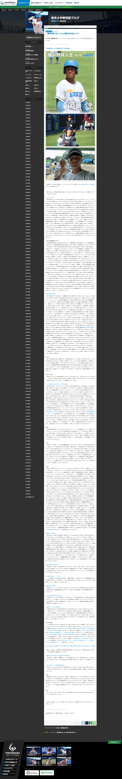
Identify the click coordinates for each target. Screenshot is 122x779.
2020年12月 (28, 313)
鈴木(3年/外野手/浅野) (64, 646)
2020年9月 (27, 323)
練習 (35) (27, 88)
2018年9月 (27, 394)
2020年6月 (27, 332)
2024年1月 (27, 198)
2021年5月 (27, 298)
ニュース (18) (28, 74)
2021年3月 (27, 304)
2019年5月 (27, 369)
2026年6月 (27, 108)
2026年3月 (27, 117)
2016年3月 (27, 487)
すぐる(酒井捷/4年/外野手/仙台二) (53, 595)
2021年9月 (27, 285)
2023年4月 (27, 226)
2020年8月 (27, 326)
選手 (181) (27, 91)
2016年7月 (27, 475)
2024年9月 (27, 173)
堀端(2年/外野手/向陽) (64, 655)
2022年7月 (27, 254)
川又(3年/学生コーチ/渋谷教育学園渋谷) (55, 665)
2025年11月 (28, 130)
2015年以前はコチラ (29, 497)
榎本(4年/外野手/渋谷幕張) (55, 630)
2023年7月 (27, 217)
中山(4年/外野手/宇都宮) (68, 634)
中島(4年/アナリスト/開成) (81, 638)
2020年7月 (27, 329)
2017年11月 (28, 425)
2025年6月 (27, 145)
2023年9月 (27, 211)
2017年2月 (27, 453)
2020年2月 (27, 341)
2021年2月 (27, 307)
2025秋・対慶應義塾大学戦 (62, 727)
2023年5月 (27, 223)
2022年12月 (28, 239)
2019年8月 (27, 360)
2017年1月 (27, 456)
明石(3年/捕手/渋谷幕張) (88, 327)
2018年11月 (28, 388)
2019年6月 (27, 366)
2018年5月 (27, 406)
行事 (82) (36, 88)
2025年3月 (27, 155)
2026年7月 (27, 105)
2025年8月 (27, 139)
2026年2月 (27, 121)
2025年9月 (27, 136)
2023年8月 (27, 214)
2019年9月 (27, 357)
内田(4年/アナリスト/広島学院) (53, 607)
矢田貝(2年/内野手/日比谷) (52, 655)
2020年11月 (28, 316)
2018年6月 (27, 403)
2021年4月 (27, 301)
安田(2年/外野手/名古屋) (75, 646)
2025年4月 (27, 152)
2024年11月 (28, 167)
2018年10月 (28, 391)
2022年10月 (28, 245)
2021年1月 (27, 310)
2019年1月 (27, 382)
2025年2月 (27, 158)
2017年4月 (27, 447)
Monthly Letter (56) (28, 71)
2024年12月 (28, 164)
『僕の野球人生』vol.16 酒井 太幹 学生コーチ (66, 732)
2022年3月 (27, 267)
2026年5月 (27, 111)
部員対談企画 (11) (38, 91)
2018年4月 (27, 410)
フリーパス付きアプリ (56, 7)
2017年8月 (27, 434)
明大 (4, 10)
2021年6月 (27, 295)
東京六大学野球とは (36, 3)
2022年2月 (27, 270)
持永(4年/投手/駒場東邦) (54, 632)
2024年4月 (27, 189)
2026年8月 (27, 102)
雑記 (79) (27, 94)
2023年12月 (28, 201)
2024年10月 (28, 170)
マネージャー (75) (38, 74)
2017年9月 (27, 431)
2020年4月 (27, 335)
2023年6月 (27, 220)
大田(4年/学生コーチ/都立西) (87, 184)
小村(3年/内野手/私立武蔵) (52, 646)
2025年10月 (28, 133)
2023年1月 (27, 236)
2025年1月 (27, 161)
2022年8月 (27, 251)
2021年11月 (28, 279)
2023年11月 (28, 204)
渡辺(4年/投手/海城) (50, 533)
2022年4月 (27, 263)
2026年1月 (27, 124)
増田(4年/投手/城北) (50, 585)
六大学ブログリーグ (23, 3)
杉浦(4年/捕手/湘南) (50, 294)
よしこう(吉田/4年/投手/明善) (67, 632)
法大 (10, 10)
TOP (46, 26)
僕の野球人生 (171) (38, 77)
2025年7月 (27, 142)
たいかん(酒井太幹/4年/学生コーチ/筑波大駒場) (56, 384)
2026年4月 (27, 114)
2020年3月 (27, 338)
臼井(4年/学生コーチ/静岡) (84, 636)
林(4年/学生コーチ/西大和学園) (65, 628)
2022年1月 (27, 273)
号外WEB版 (69, 3)
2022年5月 (27, 260)
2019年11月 (28, 351)
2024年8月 (27, 176)
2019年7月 (27, 363)
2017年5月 (27, 444)
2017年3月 (27, 450)
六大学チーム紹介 (48, 3)
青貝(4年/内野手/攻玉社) (51, 564)
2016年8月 (27, 472)
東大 (17, 9)
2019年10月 (28, 354)
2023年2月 (27, 232)
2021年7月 (27, 291)
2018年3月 (27, 413)
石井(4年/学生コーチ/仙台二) (52, 411)
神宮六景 (76, 3)
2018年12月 (28, 385)
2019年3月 (27, 375)
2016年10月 (28, 465)
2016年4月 (27, 484)
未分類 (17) (36, 85)
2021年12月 (28, 276)
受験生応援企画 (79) (28, 81)
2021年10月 (28, 282)
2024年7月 (27, 180)
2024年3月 (27, 192)
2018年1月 (27, 419)
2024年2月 (27, 195)
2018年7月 (27, 400)
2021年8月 (27, 288)
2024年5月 (27, 186)
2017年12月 (28, 422)
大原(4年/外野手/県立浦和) (56, 634)
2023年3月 (27, 229)
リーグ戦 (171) (28, 77)
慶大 (39, 10)
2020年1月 (27, 344)
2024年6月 (27, 183)
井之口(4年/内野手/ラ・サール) (53, 576)
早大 (30, 10)
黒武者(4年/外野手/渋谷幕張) (79, 628)
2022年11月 (28, 242)
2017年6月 (27, 441)
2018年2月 (27, 416)
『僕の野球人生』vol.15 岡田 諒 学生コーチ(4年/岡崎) (58, 48)
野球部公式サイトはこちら (33, 37)
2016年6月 (27, 478)
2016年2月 (27, 490)
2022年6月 (27, 257)
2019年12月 (28, 347)
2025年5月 (27, 149)
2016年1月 (27, 493)
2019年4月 (27, 372)
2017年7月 (27, 438)
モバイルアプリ (59, 3)
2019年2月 (27, 378)
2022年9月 (27, 248)
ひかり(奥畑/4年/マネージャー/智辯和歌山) (57, 642)
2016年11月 (28, 462)
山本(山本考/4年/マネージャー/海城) (68, 640)
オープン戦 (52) (37, 70)
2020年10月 (28, 319)
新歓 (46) (27, 85)
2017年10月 (28, 428)
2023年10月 (28, 208)
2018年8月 (27, 397)
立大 (23, 10)
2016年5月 (27, 481)
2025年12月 (28, 127)
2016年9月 (27, 469)
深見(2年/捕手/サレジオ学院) (88, 646)
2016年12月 (28, 459)
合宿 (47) (36, 81)
